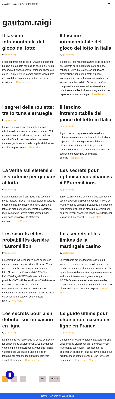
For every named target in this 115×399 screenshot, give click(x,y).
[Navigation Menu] (109, 4)
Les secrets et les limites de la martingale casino (80, 240)
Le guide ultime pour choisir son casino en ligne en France (84, 320)
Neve (44, 396)
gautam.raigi (11, 54)
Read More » (23, 82)
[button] (10, 375)
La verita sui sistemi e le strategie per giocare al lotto (28, 176)
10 (42, 378)
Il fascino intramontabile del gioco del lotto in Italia (85, 42)
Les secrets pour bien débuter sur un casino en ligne (27, 320)
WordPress (68, 396)
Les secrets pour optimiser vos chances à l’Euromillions (86, 176)
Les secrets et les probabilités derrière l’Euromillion (25, 240)
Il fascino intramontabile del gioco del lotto (23, 42)
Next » (54, 378)
